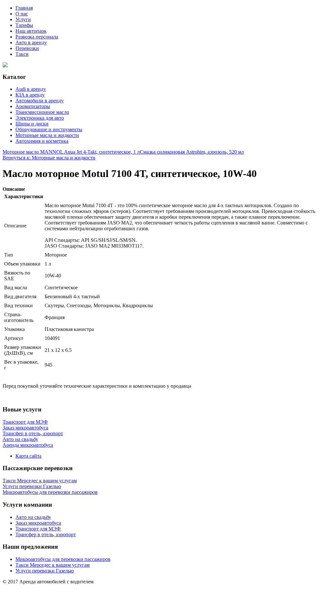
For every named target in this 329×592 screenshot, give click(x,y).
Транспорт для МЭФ (38, 528)
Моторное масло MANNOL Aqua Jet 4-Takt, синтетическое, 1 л (71, 152)
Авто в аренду (31, 42)
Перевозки (27, 48)
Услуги (23, 19)
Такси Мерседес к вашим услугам (52, 565)
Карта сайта (28, 456)
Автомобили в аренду (39, 100)
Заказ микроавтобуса (38, 523)
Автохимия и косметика (41, 141)
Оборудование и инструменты (48, 129)
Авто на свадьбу (33, 517)
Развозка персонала (36, 36)
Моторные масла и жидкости (47, 135)
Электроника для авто (39, 118)
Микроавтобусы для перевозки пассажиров (63, 559)
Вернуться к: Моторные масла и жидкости (49, 157)
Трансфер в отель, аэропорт (45, 534)
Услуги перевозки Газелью (44, 570)
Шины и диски (32, 123)
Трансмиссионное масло (42, 112)
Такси (22, 54)
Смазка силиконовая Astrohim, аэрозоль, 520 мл (192, 152)
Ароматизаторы (32, 106)
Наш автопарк (31, 31)
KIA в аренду (30, 94)
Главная (24, 8)
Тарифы (24, 25)
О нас (21, 13)
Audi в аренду (30, 89)
